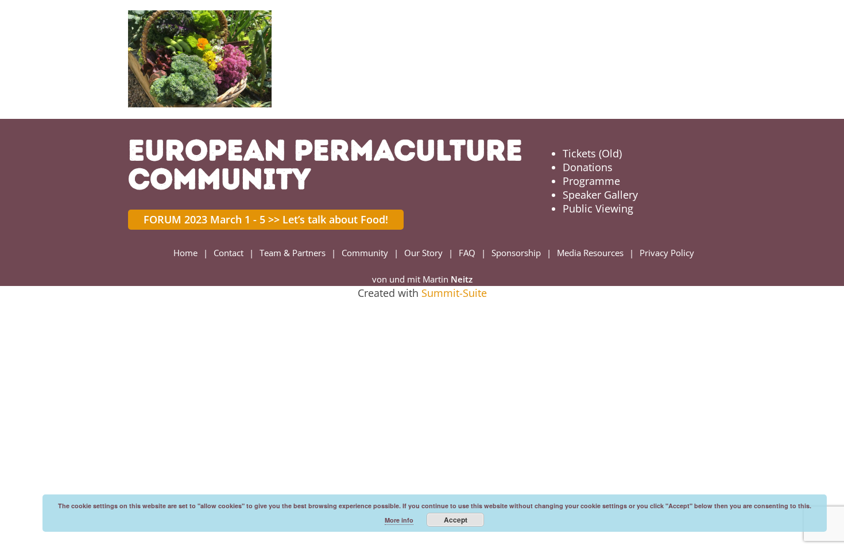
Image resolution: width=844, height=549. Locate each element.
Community (365, 252)
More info (399, 520)
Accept (455, 520)
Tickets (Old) (592, 153)
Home (185, 252)
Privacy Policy (667, 252)
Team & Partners (293, 252)
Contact (228, 252)
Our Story (423, 252)
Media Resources (590, 252)
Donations (588, 167)
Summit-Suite (454, 293)
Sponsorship (516, 252)
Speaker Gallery (600, 195)
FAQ (467, 252)
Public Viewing (598, 208)
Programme (591, 181)
